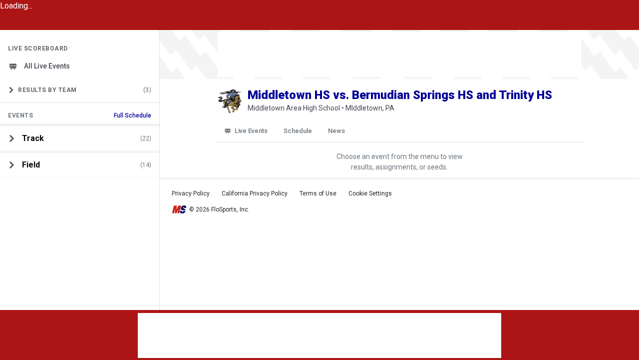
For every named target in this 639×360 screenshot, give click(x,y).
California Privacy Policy (255, 193)
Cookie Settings (370, 193)
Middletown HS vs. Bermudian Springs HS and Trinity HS (400, 95)
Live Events (251, 130)
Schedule (298, 130)
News (336, 130)
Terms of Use (318, 193)
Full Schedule (132, 115)
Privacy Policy (191, 193)
